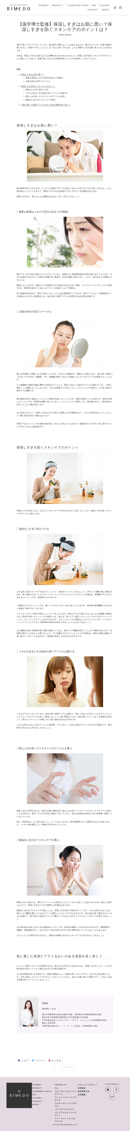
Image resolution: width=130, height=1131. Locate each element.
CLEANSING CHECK (42, 1091)
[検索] (111, 7)
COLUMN (36, 1098)
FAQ (34, 1094)
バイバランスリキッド (65, 1109)
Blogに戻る (67, 1066)
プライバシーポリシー (87, 1085)
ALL (57, 1088)
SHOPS (35, 1104)
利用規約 (82, 1088)
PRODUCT (37, 1088)
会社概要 (82, 1094)
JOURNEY (37, 1085)
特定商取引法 (84, 1091)
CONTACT (37, 1101)
